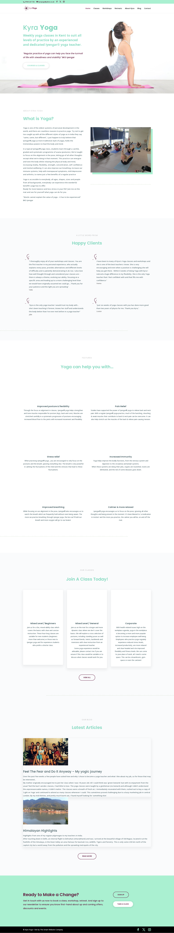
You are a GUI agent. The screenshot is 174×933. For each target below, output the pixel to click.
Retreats (118, 8)
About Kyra (129, 8)
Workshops (107, 8)
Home (87, 8)
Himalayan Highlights (40, 831)
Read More (87, 856)
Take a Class (123, 904)
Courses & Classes (36, 65)
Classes (96, 8)
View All (87, 677)
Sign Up (121, 894)
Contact (147, 8)
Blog (139, 8)
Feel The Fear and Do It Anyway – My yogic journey (62, 771)
